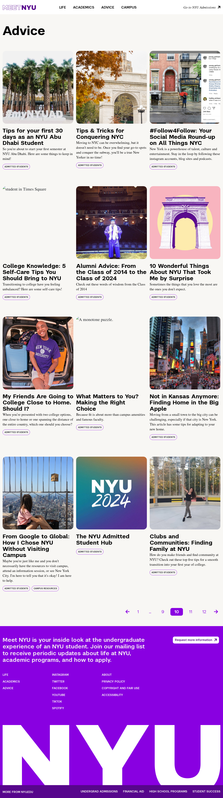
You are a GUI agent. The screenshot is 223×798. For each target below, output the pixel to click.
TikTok (57, 701)
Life (62, 7)
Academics (83, 7)
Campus (129, 7)
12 (204, 611)
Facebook (60, 688)
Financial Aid (133, 791)
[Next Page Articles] (216, 611)
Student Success (206, 791)
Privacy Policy (113, 681)
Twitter (58, 681)
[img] (38, 87)
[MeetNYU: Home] (19, 7)
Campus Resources (45, 588)
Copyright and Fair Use (121, 688)
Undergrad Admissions (99, 791)
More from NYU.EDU (18, 792)
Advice (107, 7)
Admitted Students (16, 166)
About (107, 675)
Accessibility (112, 695)
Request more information (193, 640)
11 (190, 611)
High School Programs (168, 791)
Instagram (60, 675)
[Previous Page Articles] (127, 611)
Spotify (58, 708)
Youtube (58, 695)
